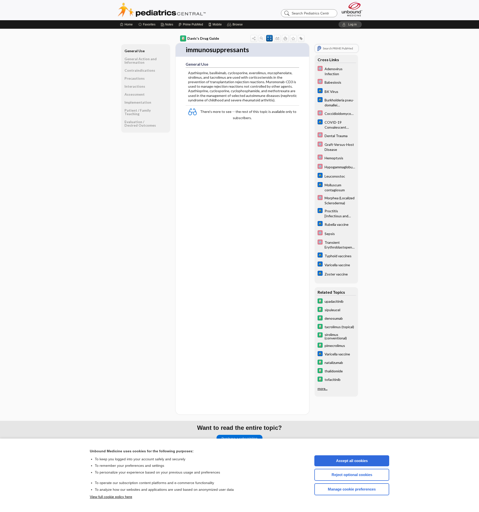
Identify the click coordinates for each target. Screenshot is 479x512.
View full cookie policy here (111, 497)
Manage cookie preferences (352, 489)
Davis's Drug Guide (203, 38)
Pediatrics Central (179, 9)
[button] (235, 24)
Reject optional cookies (352, 475)
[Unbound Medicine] (352, 9)
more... (323, 389)
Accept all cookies (352, 461)
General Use (134, 51)
